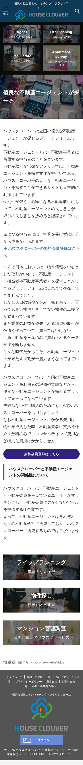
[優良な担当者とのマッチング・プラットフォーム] (41, 17)
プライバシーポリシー (28, 681)
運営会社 (51, 681)
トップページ (14, 677)
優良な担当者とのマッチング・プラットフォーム (41, 694)
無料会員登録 (35, 677)
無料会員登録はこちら (41, 454)
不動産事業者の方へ (44, 686)
